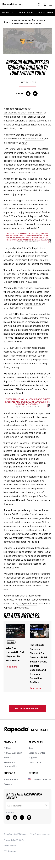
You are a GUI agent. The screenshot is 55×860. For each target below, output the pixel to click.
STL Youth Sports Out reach (18, 307)
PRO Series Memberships (10, 764)
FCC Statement (10, 851)
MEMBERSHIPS (26, 12)
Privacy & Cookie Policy (14, 840)
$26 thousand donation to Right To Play (23, 112)
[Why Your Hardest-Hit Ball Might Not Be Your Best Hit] (15, 631)
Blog (6, 22)
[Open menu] (51, 5)
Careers (8, 784)
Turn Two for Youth (34, 138)
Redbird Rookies (33, 303)
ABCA (24, 142)
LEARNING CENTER (44, 12)
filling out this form (27, 603)
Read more (11, 666)
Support (32, 757)
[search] (39, 5)
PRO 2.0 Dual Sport (13, 752)
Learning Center (36, 752)
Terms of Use (10, 845)
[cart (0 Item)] (45, 5)
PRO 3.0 (7, 757)
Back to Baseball (29, 708)
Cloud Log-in (35, 762)
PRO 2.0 (7, 747)
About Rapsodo (11, 779)
